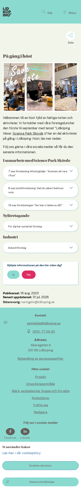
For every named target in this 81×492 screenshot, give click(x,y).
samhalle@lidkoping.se (44, 323)
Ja (13, 274)
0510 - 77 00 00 (44, 331)
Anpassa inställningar (42, 481)
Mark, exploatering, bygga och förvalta (40, 391)
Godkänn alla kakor (40, 465)
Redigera (40, 412)
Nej (29, 274)
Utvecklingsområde (40, 384)
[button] (47, 11)
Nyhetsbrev (40, 398)
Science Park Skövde (30, 133)
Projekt (40, 377)
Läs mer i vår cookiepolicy (21, 453)
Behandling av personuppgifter (40, 359)
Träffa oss (40, 405)
